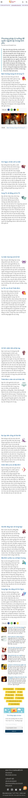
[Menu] (1, 2)
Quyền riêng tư (15, 793)
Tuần (20, 692)
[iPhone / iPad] (16, 789)
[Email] (17, 109)
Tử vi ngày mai (20, 689)
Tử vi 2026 (20, 695)
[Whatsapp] (11, 109)
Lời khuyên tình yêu (16, 5)
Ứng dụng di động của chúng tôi (14, 783)
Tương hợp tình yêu (5, 5)
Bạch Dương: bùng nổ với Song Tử (16, 128)
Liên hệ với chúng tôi (10, 781)
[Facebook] (8, 109)
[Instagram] (12, 789)
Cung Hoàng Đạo (15, 704)
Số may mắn (20, 698)
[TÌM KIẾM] (26, 2)
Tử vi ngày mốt (11, 692)
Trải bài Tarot (9, 698)
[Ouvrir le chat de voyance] (25, 788)
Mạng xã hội (8, 785)
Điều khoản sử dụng (10, 775)
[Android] (20, 789)
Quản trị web (23, 793)
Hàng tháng (10, 695)
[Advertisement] (14, 21)
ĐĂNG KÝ (14, 731)
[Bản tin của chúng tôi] (23, 2)
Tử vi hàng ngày (9, 689)
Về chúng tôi (8, 772)
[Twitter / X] (14, 109)
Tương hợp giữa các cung (14, 701)
